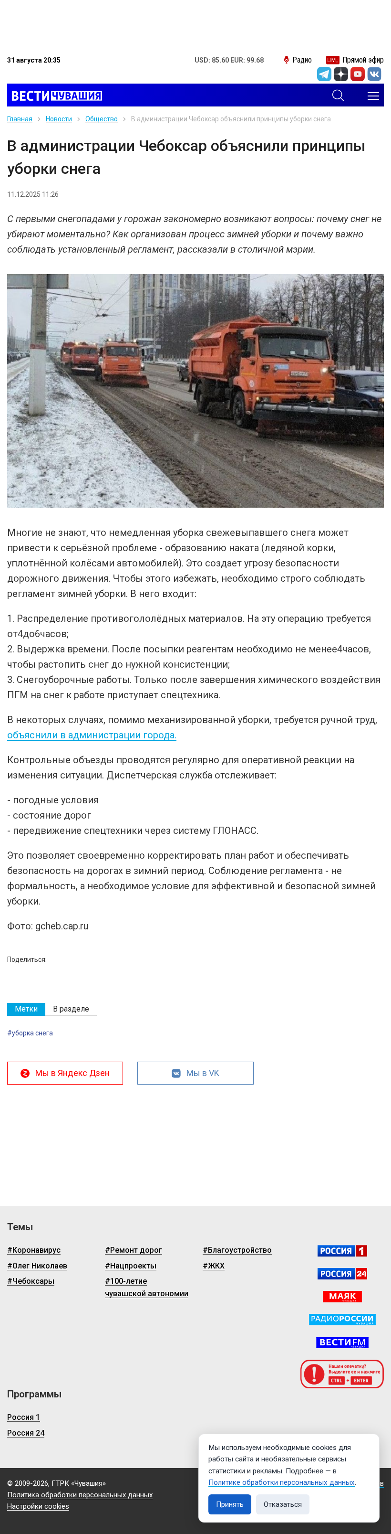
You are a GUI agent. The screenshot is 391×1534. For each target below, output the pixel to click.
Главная (19, 119)
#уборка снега (30, 1033)
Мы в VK (202, 1073)
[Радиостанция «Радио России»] (342, 1319)
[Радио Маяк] (342, 1296)
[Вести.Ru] (342, 1273)
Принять (230, 1504)
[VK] (374, 74)
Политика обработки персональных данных (80, 1495)
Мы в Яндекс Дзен (72, 1073)
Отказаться (283, 1504)
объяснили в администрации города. (91, 735)
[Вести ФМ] (342, 1342)
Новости (59, 119)
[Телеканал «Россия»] (342, 1251)
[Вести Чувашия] (54, 96)
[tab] (26, 1009)
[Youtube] (357, 74)
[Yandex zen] (341, 74)
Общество (101, 119)
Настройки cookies (38, 1506)
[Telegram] (324, 74)
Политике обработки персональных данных (281, 1482)
